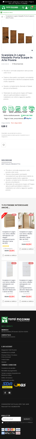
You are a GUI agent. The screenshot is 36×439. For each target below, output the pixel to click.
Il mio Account (6, 357)
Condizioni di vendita (8, 368)
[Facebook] (5, 393)
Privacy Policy (6, 355)
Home (2, 17)
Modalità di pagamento (9, 371)
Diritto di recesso (7, 378)
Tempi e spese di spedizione (11, 373)
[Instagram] (10, 393)
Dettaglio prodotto (11, 164)
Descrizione (7, 160)
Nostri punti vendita (8, 380)
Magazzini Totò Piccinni (9, 350)
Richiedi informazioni (8, 337)
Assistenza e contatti (8, 352)
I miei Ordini (5, 360)
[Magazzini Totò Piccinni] (10, 7)
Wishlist (4, 362)
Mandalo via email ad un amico (12, 133)
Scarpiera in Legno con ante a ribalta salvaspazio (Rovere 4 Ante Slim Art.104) (26, 235)
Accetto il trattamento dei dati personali (18, 422)
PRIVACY (30, 422)
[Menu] (1, 12)
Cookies (14, 355)
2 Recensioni (8, 248)
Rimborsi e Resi (7, 375)
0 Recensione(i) (17, 64)
